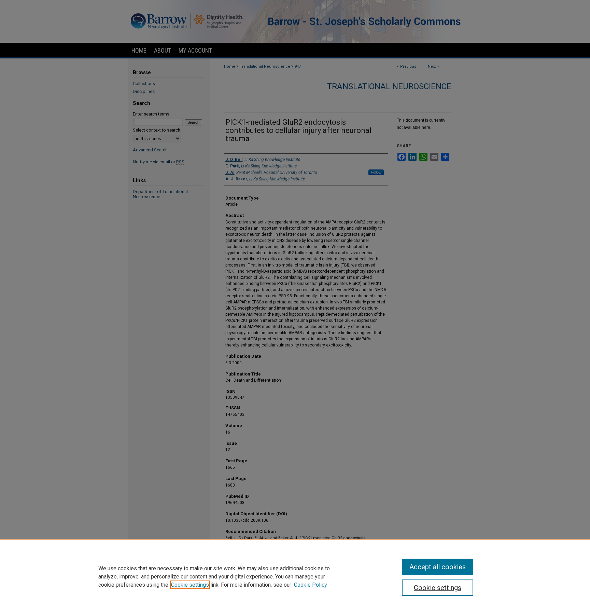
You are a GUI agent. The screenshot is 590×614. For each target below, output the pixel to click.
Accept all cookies (437, 567)
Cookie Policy (310, 585)
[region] (295, 576)
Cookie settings (190, 585)
